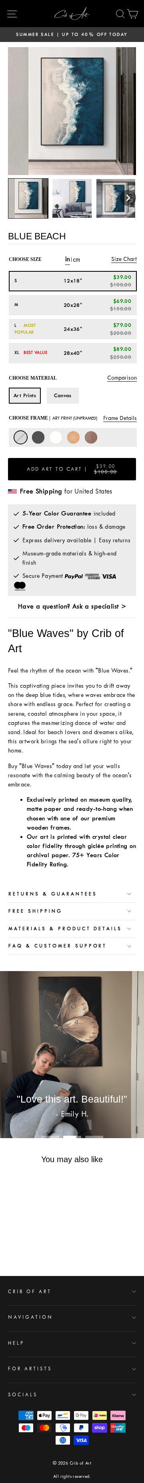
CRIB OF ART (30, 1291)
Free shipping (35, 911)
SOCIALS (23, 1394)
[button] (128, 198)
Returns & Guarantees (52, 894)
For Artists (30, 1369)
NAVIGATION (30, 1317)
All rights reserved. (72, 1476)
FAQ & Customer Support (57, 946)
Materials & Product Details (65, 929)
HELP (16, 1343)
